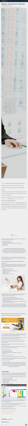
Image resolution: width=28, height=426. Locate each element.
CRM (6, 198)
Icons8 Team (12, 291)
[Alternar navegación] (26, 1)
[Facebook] (2, 425)
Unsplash (16, 291)
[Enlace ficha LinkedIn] (6, 425)
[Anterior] (3, 224)
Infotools (2, 183)
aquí (13, 359)
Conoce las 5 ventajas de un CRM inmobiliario (8, 411)
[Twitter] (4, 425)
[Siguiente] (25, 224)
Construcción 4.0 (4, 418)
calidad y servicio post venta (18, 198)
